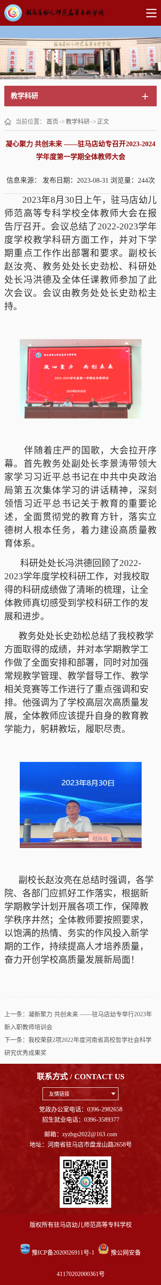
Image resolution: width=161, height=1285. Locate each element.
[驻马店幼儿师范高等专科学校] (80, 12)
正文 (103, 121)
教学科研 (78, 121)
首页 (52, 121)
